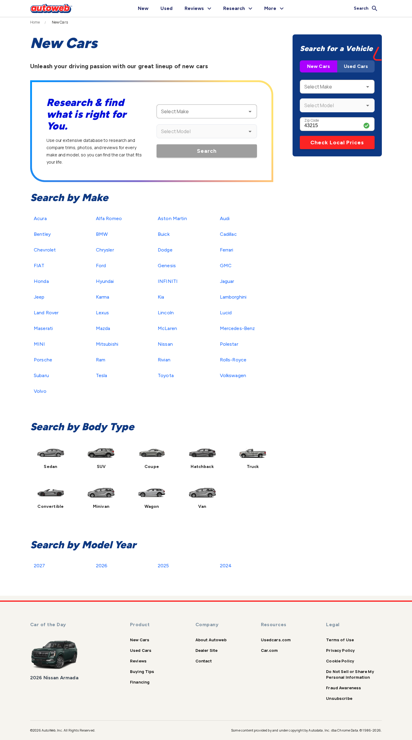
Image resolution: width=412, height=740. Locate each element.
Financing (140, 682)
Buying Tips (142, 671)
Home (35, 22)
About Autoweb (211, 639)
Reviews (138, 661)
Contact (203, 661)
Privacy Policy (340, 650)
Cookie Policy (340, 661)
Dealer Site (206, 650)
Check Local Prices (337, 142)
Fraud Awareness (343, 687)
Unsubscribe (339, 698)
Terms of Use (340, 639)
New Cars (318, 66)
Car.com (269, 650)
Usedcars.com (276, 639)
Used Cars (356, 66)
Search (207, 151)
